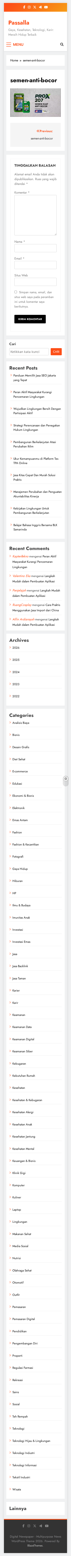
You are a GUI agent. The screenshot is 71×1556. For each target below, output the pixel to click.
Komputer (18, 1185)
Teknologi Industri (23, 1453)
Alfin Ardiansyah (23, 619)
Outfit (16, 1295)
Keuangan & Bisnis (24, 1161)
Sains (15, 1392)
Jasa (14, 954)
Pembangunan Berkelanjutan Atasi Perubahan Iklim (34, 444)
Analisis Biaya (20, 723)
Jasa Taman (19, 978)
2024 (16, 672)
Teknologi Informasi (24, 1465)
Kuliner (16, 1197)
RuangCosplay (21, 605)
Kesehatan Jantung (23, 1136)
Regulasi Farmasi (22, 1368)
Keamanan (18, 1015)
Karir (15, 1003)
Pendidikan (19, 1331)
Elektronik (18, 808)
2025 (15, 660)
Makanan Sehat (21, 1234)
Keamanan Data (22, 1027)
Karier (16, 990)
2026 (16, 648)
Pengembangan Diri (25, 1343)
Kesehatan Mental (23, 1149)
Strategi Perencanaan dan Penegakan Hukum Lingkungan (36, 427)
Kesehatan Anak (22, 1124)
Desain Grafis (20, 747)
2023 (15, 684)
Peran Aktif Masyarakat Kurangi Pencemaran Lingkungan (32, 394)
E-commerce (20, 771)
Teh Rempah (20, 1416)
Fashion (17, 832)
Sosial (16, 1404)
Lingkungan (19, 1222)
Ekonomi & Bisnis (23, 796)
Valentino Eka (21, 576)
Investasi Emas (21, 942)
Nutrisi (16, 1258)
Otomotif (17, 1282)
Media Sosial (20, 1246)
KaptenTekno (20, 556)
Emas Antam (20, 820)
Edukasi (17, 783)
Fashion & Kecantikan (25, 844)
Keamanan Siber (22, 1051)
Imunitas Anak (21, 917)
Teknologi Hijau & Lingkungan (31, 1441)
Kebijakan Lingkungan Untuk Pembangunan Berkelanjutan (31, 510)
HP (14, 893)
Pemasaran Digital (23, 1319)
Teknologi (18, 1428)
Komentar (22, 192)
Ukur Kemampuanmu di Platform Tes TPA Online (35, 461)
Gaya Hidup (20, 869)
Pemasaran (19, 1307)
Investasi (17, 929)
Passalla (18, 22)
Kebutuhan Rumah (23, 1076)
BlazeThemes (35, 1545)
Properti (17, 1356)
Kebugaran (19, 1063)
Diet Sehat (18, 759)
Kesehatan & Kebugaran (27, 1100)
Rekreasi (17, 1380)
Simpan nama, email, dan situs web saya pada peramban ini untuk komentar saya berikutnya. (34, 299)
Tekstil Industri (21, 1477)
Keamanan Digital (23, 1039)
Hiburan (17, 881)
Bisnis (16, 735)
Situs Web (21, 275)
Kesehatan (18, 1088)
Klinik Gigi (19, 1173)
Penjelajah (19, 590)
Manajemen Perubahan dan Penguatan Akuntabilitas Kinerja (37, 494)
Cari (12, 344)
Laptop (16, 1209)
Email (19, 258)
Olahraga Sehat (22, 1270)
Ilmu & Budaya (21, 905)
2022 (16, 696)
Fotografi (17, 856)
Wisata (16, 1489)
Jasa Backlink (20, 966)
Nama (19, 241)
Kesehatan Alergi (23, 1112)
